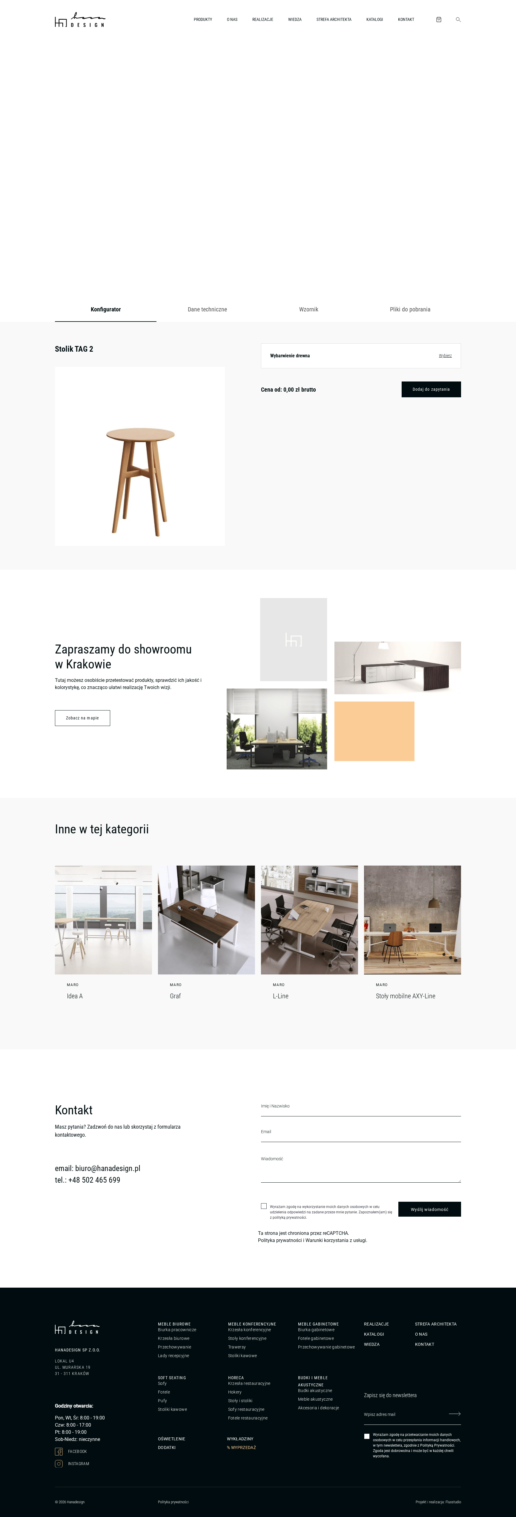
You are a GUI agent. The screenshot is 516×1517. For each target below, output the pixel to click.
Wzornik (308, 309)
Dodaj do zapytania (431, 389)
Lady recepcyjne (173, 1356)
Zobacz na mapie (82, 718)
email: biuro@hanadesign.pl (97, 1168)
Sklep (89, 52)
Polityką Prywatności (437, 1445)
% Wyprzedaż (241, 1447)
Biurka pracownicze (177, 1330)
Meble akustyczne (315, 1399)
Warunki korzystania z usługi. (336, 1240)
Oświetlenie (171, 1439)
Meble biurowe (174, 1324)
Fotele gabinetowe (316, 1338)
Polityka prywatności (280, 1240)
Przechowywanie (174, 1347)
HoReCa (236, 1377)
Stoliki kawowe (242, 1356)
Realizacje (262, 19)
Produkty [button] (203, 19)
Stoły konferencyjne (247, 1338)
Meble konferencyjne (252, 1324)
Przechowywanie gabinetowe (326, 1347)
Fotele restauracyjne (248, 1418)
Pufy (162, 1401)
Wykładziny (240, 1439)
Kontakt (406, 19)
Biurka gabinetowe (316, 1330)
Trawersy (237, 1347)
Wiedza (295, 19)
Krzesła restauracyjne (249, 1383)
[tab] (105, 309)
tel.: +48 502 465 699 (87, 1179)
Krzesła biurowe (173, 1338)
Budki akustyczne (315, 1390)
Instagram (78, 1463)
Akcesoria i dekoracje (318, 1408)
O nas (232, 19)
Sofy (162, 1383)
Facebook (77, 1451)
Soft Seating (172, 1377)
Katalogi (374, 19)
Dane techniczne (207, 309)
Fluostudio (453, 1502)
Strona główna (67, 52)
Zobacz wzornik (439, 265)
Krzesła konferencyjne (249, 1330)
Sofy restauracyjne (246, 1409)
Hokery (235, 1392)
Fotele (164, 1392)
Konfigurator (106, 309)
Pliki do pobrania (410, 309)
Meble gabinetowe (318, 1324)
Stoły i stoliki (240, 1401)
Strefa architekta (334, 19)
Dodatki (167, 1447)
